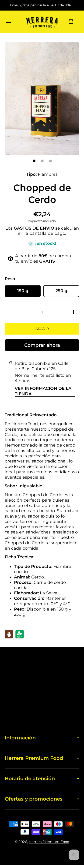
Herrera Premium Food (49, 841)
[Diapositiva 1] (34, 161)
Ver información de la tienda (43, 391)
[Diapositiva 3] (50, 161)
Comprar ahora (42, 345)
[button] (71, 21)
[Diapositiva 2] (42, 161)
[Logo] (42, 22)
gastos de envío (34, 228)
